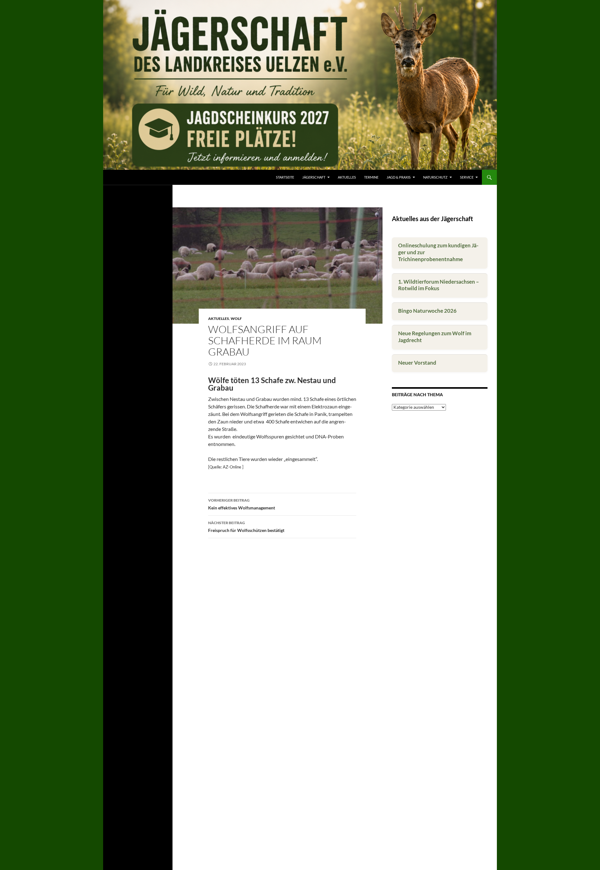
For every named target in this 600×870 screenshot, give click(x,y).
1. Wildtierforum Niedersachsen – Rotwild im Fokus (438, 285)
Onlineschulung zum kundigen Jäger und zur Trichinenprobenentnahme (438, 252)
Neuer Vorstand (417, 362)
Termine (371, 177)
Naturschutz (435, 177)
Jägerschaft (313, 177)
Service (466, 177)
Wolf (236, 318)
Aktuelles (347, 177)
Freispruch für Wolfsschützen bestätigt (246, 526)
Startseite (285, 177)
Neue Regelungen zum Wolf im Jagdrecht (434, 336)
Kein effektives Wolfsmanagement (241, 504)
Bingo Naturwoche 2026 (427, 310)
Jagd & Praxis (399, 177)
